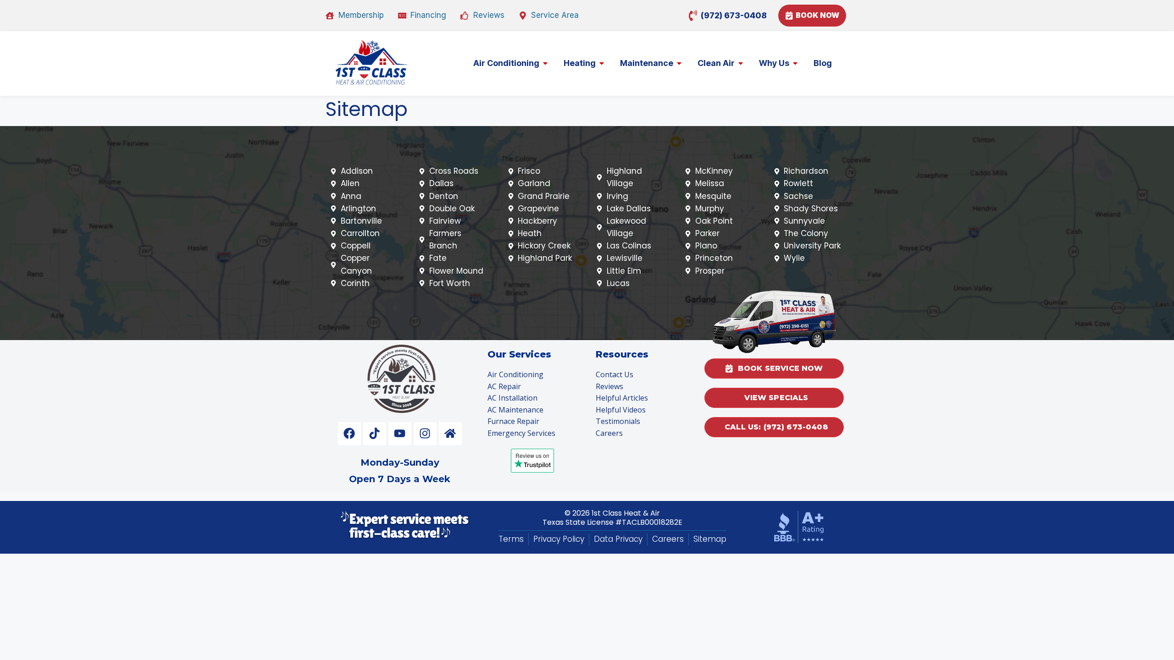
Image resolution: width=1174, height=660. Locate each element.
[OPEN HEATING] (601, 63)
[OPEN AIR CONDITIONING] (545, 63)
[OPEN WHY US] (795, 63)
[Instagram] (425, 433)
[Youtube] (399, 433)
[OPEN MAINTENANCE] (679, 63)
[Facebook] (349, 433)
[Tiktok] (374, 433)
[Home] (450, 433)
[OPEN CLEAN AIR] (740, 63)
